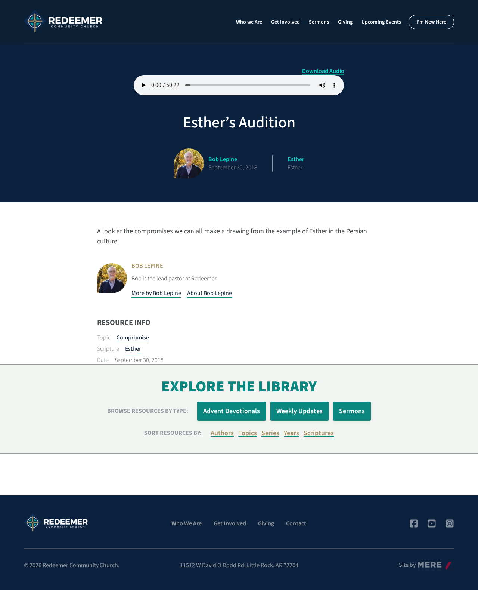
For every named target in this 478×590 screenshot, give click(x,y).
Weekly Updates (299, 411)
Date (103, 360)
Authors (222, 433)
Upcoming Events (381, 22)
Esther (133, 349)
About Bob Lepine (209, 293)
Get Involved (285, 22)
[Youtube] (431, 523)
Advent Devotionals (231, 411)
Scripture (108, 349)
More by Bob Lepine (156, 293)
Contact (296, 523)
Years (291, 433)
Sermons (319, 22)
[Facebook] (413, 523)
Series (270, 433)
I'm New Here (431, 22)
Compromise (133, 338)
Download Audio (323, 71)
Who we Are (249, 22)
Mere (424, 563)
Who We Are (186, 523)
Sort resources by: (173, 433)
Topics (247, 433)
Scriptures (319, 433)
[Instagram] (449, 523)
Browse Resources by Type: (147, 411)
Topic (104, 338)
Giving (345, 22)
